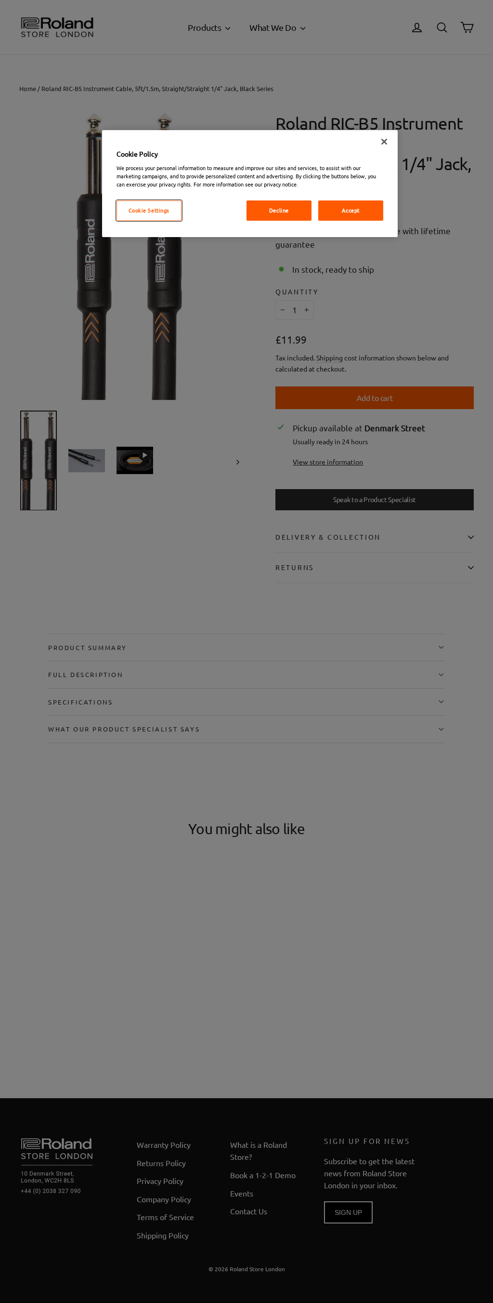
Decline (279, 210)
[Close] (384, 141)
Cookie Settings (149, 210)
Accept (350, 210)
